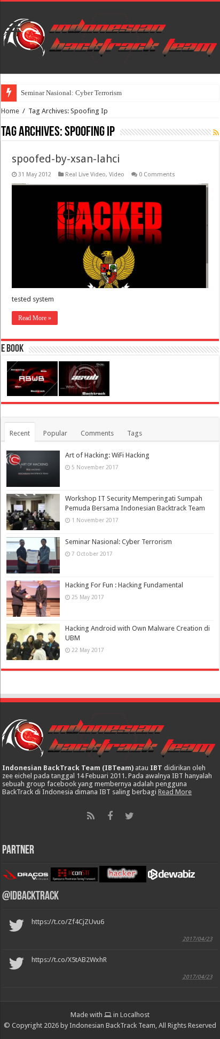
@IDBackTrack (30, 896)
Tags (134, 433)
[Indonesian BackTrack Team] (110, 36)
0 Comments (157, 174)
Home (10, 111)
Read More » (34, 318)
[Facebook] (110, 816)
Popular (55, 433)
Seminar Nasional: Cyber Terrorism (71, 93)
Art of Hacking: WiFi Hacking (107, 455)
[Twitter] (129, 816)
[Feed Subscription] (216, 132)
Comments (97, 433)
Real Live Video (85, 174)
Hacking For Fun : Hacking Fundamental (124, 585)
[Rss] (90, 816)
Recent (20, 433)
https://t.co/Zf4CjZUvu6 (68, 922)
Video (116, 174)
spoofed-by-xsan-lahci (66, 158)
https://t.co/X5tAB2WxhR (69, 960)
